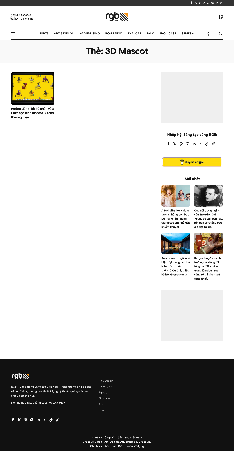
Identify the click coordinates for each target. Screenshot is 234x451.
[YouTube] (212, 3)
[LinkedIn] (208, 3)
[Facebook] (191, 3)
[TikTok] (217, 3)
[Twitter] (196, 3)
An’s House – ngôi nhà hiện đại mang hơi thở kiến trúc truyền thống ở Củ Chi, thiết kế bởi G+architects (175, 266)
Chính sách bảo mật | (104, 446)
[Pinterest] (200, 3)
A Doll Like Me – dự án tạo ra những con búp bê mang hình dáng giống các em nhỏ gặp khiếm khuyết (175, 219)
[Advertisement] (192, 97)
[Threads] (221, 3)
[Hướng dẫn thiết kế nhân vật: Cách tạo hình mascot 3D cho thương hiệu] (32, 88)
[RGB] (117, 17)
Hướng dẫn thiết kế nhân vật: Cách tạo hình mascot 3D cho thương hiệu (32, 113)
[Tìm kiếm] (221, 33)
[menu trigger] (15, 33)
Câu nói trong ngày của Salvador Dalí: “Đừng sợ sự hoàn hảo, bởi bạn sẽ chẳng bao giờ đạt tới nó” (208, 219)
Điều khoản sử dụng (131, 446)
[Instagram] (204, 3)
